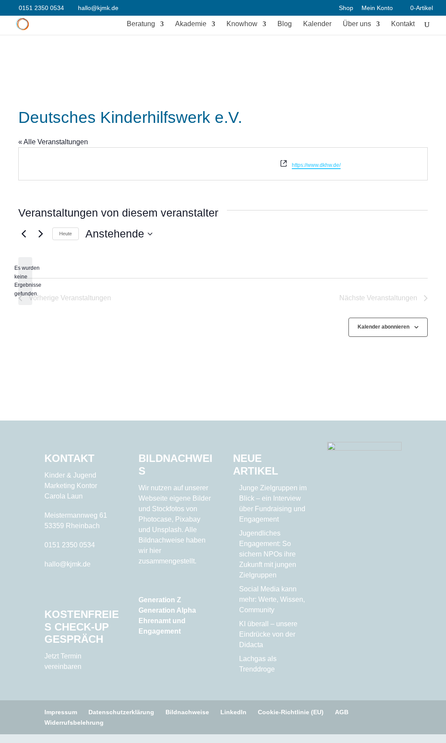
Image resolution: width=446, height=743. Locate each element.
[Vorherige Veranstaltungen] (23, 234)
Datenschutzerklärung (121, 712)
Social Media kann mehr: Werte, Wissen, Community (272, 599)
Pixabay (187, 519)
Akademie (190, 24)
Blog (284, 24)
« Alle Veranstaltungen (53, 142)
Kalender (317, 24)
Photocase (155, 519)
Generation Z (160, 600)
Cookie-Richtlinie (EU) (291, 712)
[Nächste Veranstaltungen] (40, 234)
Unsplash (167, 529)
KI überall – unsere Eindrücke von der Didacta (268, 634)
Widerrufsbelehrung (74, 722)
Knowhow (241, 24)
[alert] (25, 281)
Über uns (357, 24)
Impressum (60, 712)
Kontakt (403, 24)
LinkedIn (233, 712)
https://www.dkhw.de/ (316, 165)
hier (155, 550)
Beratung (141, 24)
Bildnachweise (187, 712)
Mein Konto (377, 8)
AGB (341, 712)
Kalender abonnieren (383, 327)
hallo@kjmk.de (67, 564)
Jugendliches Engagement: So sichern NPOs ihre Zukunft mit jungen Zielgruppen (267, 554)
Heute (65, 233)
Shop (346, 8)
